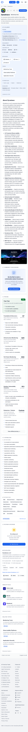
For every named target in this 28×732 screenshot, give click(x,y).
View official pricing (13, 431)
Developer (5, 86)
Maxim (12, 83)
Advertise (3, 703)
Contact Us (4, 705)
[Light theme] (18, 712)
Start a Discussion (14, 289)
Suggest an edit (23, 655)
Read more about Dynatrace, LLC (10, 572)
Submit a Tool (4, 709)
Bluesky (17, 678)
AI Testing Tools (5, 684)
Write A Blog (4, 714)
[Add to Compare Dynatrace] (17, 10)
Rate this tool (15, 544)
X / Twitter (22, 575)
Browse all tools (6, 611)
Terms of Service (5, 718)
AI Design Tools (5, 678)
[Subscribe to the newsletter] (17, 2)
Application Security (8, 75)
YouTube (17, 682)
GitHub (14, 575)
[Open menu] (25, 2)
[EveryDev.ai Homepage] (2, 2)
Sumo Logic (6, 83)
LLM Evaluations (5, 686)
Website (7, 575)
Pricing (4, 29)
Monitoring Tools (8, 69)
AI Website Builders (5, 682)
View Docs (22, 518)
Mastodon (17, 680)
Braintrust (19, 83)
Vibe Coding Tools (5, 675)
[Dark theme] (20, 712)
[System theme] (15, 712)
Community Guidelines (6, 701)
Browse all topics (7, 651)
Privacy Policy (4, 720)
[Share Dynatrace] (14, 10)
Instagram (17, 686)
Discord (17, 673)
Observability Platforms (9, 72)
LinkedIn (17, 669)
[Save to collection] (11, 10)
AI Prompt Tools (5, 673)
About (2, 693)
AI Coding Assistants (6, 667)
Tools (5, 6)
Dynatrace (10, 6)
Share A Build (4, 716)
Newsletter (3, 707)
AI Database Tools (5, 680)
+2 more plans (22, 40)
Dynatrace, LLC (6, 88)
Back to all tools (6, 655)
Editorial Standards (5, 695)
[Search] (22, 2)
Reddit (16, 671)
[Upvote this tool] (7, 10)
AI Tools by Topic (5, 664)
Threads (17, 675)
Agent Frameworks (5, 669)
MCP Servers (4, 671)
